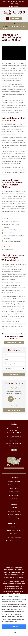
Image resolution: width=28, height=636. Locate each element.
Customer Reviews (14, 511)
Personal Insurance (14, 481)
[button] (7, 18)
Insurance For (12, 24)
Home (4, 24)
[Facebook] (15, 450)
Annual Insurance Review (14, 541)
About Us (14, 507)
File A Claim (14, 534)
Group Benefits (14, 495)
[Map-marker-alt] (12, 450)
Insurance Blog (14, 518)
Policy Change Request (14, 537)
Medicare (14, 499)
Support (14, 527)
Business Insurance (14, 485)
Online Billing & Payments (14, 530)
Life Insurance (14, 488)
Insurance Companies (14, 514)
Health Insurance (14, 491)
